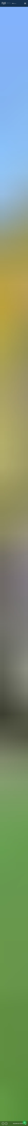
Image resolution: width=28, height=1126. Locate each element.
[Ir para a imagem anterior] (3, 1123)
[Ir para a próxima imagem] (6, 1123)
